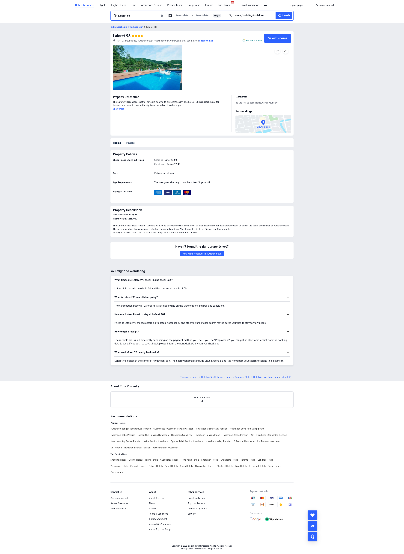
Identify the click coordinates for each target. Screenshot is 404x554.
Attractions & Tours (151, 5)
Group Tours (193, 5)
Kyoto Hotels (116, 472)
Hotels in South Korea (212, 377)
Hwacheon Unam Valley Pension (211, 428)
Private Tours (174, 5)
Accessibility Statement (160, 524)
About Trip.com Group (159, 529)
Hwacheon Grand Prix (181, 435)
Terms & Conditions (158, 514)
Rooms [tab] (117, 142)
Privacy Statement (158, 519)
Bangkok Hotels (265, 460)
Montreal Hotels (224, 466)
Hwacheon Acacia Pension (235, 435)
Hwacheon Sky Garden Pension (125, 441)
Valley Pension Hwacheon (165, 447)
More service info (118, 508)
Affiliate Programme (197, 508)
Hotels (195, 377)
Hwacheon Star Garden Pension (271, 435)
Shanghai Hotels (118, 460)
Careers (152, 508)
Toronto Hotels (248, 460)
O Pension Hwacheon (244, 441)
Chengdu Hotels (138, 466)
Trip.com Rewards (196, 503)
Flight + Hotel (119, 5)
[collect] (312, 515)
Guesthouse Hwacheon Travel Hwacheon (173, 428)
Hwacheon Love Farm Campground (247, 428)
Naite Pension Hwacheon (156, 441)
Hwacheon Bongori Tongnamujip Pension (130, 428)
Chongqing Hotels (229, 460)
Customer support (119, 498)
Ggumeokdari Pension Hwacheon (187, 441)
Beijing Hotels (136, 460)
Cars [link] (134, 5)
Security (192, 514)
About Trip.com (156, 498)
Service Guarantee (119, 503)
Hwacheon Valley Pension (218, 441)
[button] (265, 5)
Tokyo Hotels (151, 460)
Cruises (209, 5)
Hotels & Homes (84, 5)
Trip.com (184, 377)
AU (252, 435)
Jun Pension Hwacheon (268, 441)
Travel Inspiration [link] (250, 5)
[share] (312, 526)
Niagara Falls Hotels (204, 466)
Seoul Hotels (171, 466)
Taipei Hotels (274, 466)
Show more (118, 109)
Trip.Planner (224, 5)
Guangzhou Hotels (169, 460)
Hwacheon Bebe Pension (122, 435)
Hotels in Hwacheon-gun (265, 377)
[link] (297, 5)
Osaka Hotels (186, 466)
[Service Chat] (312, 536)
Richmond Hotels (257, 466)
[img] (147, 67)
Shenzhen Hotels (209, 460)
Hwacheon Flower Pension (137, 447)
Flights (102, 5)
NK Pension (116, 447)
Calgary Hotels (156, 466)
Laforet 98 (122, 35)
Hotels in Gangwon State (238, 377)
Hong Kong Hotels (190, 460)
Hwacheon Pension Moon (207, 435)
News (152, 503)
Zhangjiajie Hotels (119, 466)
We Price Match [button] (254, 40)
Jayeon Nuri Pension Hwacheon (153, 435)
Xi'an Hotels (241, 466)
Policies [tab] (130, 142)
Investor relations (196, 498)
